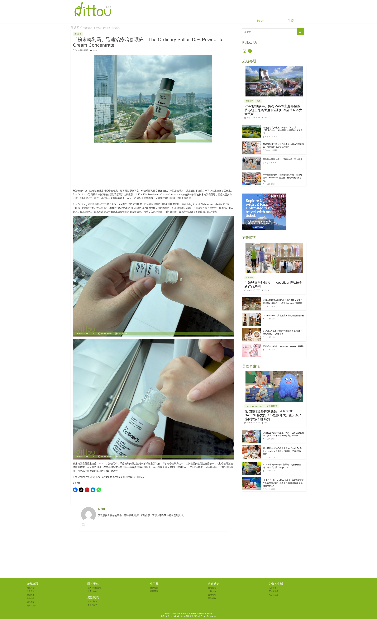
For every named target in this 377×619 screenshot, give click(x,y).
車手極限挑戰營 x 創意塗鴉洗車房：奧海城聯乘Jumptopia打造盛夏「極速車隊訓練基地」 (282, 178)
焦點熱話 (249, 101)
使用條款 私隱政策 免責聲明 (200, 613)
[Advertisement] (153, 167)
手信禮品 (97, 28)
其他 (95, 605)
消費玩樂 (97, 587)
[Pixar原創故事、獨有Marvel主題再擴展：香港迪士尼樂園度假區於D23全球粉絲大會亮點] (274, 67)
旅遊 (260, 21)
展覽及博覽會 (272, 406)
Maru (95, 50)
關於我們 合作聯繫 (172, 613)
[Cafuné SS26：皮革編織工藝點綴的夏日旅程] (251, 314)
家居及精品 (273, 594)
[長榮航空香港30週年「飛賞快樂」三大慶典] (251, 158)
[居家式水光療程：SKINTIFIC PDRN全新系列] (251, 345)
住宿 (89, 591)
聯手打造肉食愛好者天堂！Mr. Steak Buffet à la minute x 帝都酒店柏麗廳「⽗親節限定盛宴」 (282, 451)
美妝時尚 (116, 28)
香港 (258, 101)
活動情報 (154, 587)
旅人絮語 (30, 601)
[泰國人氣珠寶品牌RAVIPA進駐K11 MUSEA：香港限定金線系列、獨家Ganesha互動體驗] (251, 298)
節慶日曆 (154, 591)
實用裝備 (88, 28)
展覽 (89, 605)
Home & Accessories (254, 406)
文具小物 (106, 28)
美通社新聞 (31, 605)
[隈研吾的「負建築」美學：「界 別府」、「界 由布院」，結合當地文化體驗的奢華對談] (251, 126)
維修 (89, 601)
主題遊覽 (30, 591)
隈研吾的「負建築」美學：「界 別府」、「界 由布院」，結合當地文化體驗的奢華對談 (283, 130)
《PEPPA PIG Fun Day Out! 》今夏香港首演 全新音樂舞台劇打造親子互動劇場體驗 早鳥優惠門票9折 (283, 483)
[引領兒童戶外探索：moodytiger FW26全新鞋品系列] (274, 244)
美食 (95, 591)
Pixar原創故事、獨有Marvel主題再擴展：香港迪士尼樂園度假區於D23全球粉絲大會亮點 (274, 110)
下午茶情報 (273, 591)
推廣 (95, 601)
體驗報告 (30, 594)
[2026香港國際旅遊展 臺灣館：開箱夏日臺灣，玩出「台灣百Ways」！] (251, 463)
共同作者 (184, 613)
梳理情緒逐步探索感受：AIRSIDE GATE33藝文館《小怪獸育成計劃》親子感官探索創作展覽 (273, 415)
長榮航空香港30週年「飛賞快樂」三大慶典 (282, 159)
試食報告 (272, 587)
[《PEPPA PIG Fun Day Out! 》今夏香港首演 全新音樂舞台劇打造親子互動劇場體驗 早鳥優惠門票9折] (251, 478)
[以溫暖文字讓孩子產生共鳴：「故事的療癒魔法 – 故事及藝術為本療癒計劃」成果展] (251, 431)
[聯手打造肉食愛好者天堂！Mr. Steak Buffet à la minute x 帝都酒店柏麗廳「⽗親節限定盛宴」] (251, 447)
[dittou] (93, 1)
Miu (265, 117)
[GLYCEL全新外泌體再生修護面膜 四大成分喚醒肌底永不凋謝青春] (251, 329)
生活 (291, 21)
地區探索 (30, 587)
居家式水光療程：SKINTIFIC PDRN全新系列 (283, 346)
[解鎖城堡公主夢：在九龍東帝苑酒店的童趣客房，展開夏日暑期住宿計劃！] (251, 142)
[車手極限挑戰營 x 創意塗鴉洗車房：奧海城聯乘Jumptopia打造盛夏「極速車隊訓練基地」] (251, 173)
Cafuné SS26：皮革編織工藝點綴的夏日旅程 (283, 315)
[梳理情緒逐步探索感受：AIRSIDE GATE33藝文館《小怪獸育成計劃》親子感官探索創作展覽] (274, 373)
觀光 (89, 587)
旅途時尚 (76, 27)
